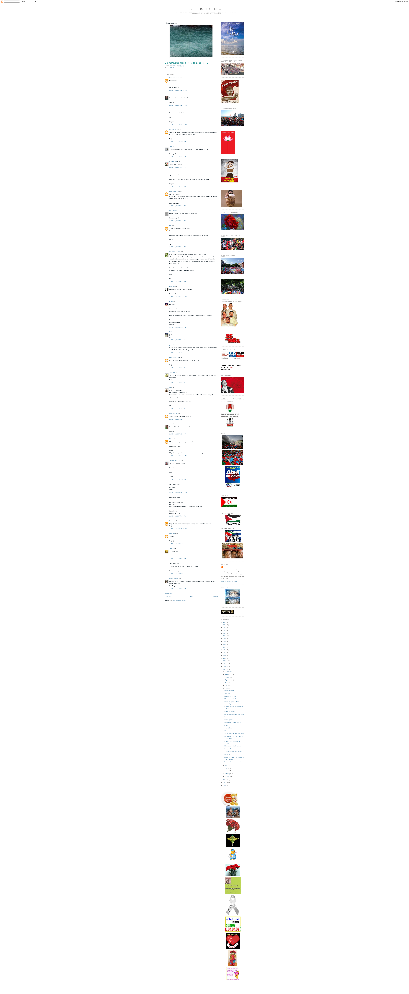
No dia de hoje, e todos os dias (233, 762)
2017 (225, 647)
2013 (225, 658)
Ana (170, 146)
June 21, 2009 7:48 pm (177, 408)
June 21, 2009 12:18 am (178, 105)
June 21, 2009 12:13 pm (178, 297)
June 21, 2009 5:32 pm (177, 367)
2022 (225, 633)
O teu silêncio (228, 728)
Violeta (171, 332)
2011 (225, 664)
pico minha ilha (173, 345)
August (227, 683)
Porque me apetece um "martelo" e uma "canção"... (234, 758)
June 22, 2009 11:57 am (178, 492)
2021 (225, 636)
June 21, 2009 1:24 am (177, 156)
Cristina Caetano (174, 357)
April (226, 768)
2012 (225, 661)
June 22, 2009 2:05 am (177, 479)
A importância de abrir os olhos (233, 751)
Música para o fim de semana (232, 699)
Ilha (225, 731)
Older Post (215, 596)
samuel (171, 95)
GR (170, 226)
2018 (225, 644)
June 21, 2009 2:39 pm (177, 340)
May (226, 765)
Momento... (227, 754)
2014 (225, 655)
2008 (225, 780)
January (227, 776)
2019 (225, 641)
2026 (225, 622)
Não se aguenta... (229, 720)
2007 (225, 783)
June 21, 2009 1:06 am (177, 142)
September (228, 680)
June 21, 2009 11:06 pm (178, 419)
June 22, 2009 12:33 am (178, 456)
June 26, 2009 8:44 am (177, 588)
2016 (225, 650)
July (226, 685)
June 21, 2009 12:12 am (178, 90)
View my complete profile (230, 581)
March (227, 771)
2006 (225, 785)
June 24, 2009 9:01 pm (177, 574)
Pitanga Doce (173, 161)
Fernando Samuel (174, 78)
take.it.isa (172, 286)
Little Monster (173, 129)
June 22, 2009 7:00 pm (177, 516)
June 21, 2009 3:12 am (177, 206)
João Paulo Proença (175, 460)
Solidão (226, 725)
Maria (171, 439)
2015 (225, 652)
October (227, 677)
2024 (225, 628)
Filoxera (171, 521)
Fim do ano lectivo (229, 711)
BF (170, 387)
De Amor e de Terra (174, 252)
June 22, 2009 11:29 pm (178, 529)
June (226, 688)
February (227, 774)
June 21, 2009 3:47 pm (177, 353)
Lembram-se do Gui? (230, 696)
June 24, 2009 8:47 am (177, 559)
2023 (225, 630)
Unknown (172, 533)
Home (191, 596)
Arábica (171, 548)
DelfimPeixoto (173, 413)
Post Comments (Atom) (179, 600)
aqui (231, 367)
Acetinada (227, 693)
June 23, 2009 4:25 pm (177, 544)
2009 (225, 669)
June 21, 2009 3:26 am (177, 221)
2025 (225, 625)
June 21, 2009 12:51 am (178, 124)
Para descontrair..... (229, 690)
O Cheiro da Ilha (204, 9)
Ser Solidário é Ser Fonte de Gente (234, 714)
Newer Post (168, 596)
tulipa (171, 301)
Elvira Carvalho (174, 578)
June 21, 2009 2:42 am (177, 186)
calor (172, 67)
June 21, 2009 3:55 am (177, 247)
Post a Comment (169, 593)
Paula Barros (173, 211)
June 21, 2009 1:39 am (177, 167)
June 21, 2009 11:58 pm (178, 434)
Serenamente (228, 717)
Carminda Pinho (174, 191)
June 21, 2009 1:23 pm (177, 327)
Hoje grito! (227, 749)
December (228, 672)
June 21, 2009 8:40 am (177, 282)
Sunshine (172, 372)
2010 (225, 666)
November (228, 674)
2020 (225, 639)
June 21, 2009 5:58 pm (177, 382)
